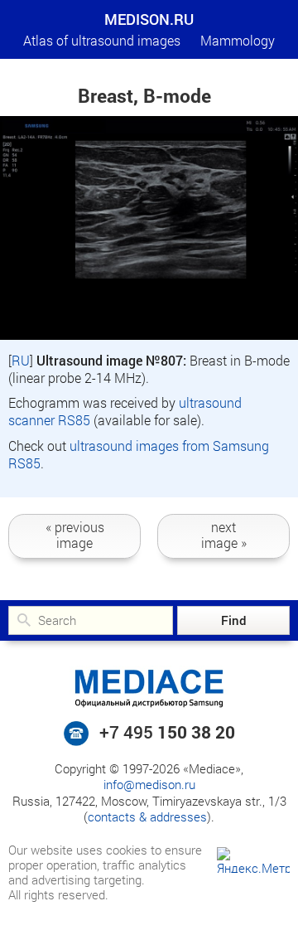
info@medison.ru (149, 784)
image (75, 534)
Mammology (237, 40)
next (224, 534)
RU (21, 360)
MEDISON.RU (149, 19)
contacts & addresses (147, 816)
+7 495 (167, 732)
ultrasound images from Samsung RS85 (138, 454)
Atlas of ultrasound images (101, 40)
